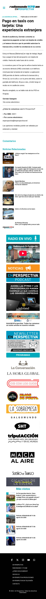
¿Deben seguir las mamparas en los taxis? (27, 154)
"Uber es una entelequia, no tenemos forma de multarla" (27, 182)
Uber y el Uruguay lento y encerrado (27, 223)
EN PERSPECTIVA (18, 565)
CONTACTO (16, 584)
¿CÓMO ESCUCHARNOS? (20, 571)
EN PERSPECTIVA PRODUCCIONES (23, 577)
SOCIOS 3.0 (16, 574)
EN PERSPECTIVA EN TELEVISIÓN (23, 580)
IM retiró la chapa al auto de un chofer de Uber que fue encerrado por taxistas (29, 196)
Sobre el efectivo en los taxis (25, 209)
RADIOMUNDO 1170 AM (20, 568)
